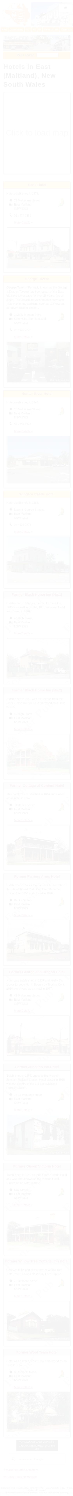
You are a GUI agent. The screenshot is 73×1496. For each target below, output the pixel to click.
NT (34, 29)
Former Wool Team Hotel (37, 1352)
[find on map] (11, 623)
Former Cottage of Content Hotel (37, 786)
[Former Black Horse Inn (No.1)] (38, 679)
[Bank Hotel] (38, 268)
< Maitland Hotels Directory (20, 1469)
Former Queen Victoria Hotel (37, 1166)
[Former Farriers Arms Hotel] (38, 961)
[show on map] (11, 205)
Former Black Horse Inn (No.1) (37, 595)
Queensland (16, 29)
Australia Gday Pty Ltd (61, 1488)
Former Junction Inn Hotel (37, 1067)
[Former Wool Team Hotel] (38, 1432)
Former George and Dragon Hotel (37, 972)
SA (39, 29)
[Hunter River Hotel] (38, 483)
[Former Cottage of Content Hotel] (38, 865)
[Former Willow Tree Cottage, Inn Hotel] (38, 1341)
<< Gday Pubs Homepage (20, 1476)
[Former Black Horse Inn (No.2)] (38, 774)
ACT (28, 29)
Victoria (48, 29)
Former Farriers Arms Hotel (37, 876)
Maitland (20, 75)
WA (57, 29)
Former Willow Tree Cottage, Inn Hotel (37, 1261)
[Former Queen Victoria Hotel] (38, 1250)
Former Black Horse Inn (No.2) (37, 690)
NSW (4, 29)
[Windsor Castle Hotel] (38, 583)
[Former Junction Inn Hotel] (38, 1155)
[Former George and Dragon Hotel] (38, 1056)
